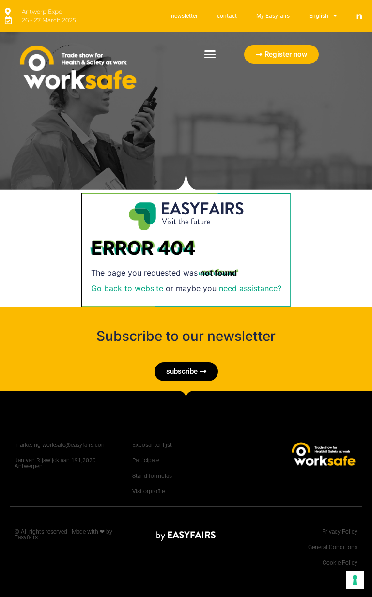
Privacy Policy (339, 531)
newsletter (184, 16)
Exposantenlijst (152, 445)
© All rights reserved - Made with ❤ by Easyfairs (63, 534)
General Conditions (332, 547)
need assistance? (250, 288)
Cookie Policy (340, 562)
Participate (145, 460)
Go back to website (127, 288)
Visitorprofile (148, 491)
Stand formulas (152, 476)
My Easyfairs (273, 16)
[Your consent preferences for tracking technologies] (355, 580)
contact (227, 16)
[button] (210, 54)
